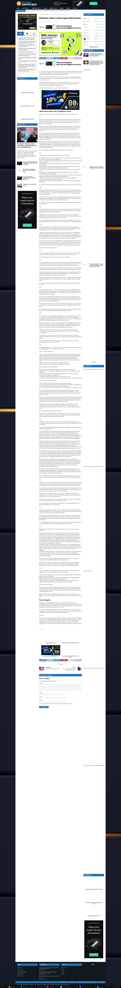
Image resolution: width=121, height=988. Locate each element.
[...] (24, 158)
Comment (41, 683)
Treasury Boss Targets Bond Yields (26, 52)
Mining (62, 8)
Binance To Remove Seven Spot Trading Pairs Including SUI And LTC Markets (30, 163)
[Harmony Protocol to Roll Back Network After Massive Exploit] (86, 213)
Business (56, 21)
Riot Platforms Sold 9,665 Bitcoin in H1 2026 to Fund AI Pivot (29, 170)
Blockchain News (88, 50)
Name (40, 692)
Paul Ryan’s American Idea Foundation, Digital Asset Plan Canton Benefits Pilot (27, 145)
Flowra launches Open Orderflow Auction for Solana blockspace (29, 178)
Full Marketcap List (93, 47)
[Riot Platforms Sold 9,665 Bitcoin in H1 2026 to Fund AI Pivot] (19, 171)
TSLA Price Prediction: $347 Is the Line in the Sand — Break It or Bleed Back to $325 (96, 265)
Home (18, 8)
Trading (68, 8)
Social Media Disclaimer (21, 971)
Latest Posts (25, 8)
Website (40, 700)
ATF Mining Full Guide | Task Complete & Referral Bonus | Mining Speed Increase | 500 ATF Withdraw (27, 66)
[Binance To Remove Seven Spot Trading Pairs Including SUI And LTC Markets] (19, 163)
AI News (45, 8)
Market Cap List (54, 8)
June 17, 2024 (43, 21)
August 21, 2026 (21, 148)
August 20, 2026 (92, 65)
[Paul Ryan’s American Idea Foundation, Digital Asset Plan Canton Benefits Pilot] (27, 134)
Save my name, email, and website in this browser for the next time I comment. (56, 703)
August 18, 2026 (92, 169)
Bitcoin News (87, 366)
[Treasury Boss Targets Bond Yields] (19, 185)
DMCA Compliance (20, 973)
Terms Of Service (20, 969)
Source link (41, 629)
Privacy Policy (19, 967)
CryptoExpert (49, 21)
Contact (75, 8)
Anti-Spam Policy (20, 975)
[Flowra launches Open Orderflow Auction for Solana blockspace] (19, 178)
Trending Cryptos (36, 8)
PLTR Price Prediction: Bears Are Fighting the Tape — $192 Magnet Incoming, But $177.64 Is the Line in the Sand (96, 62)
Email (40, 696)
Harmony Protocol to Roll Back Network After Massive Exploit (96, 167)
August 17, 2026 (92, 267)
